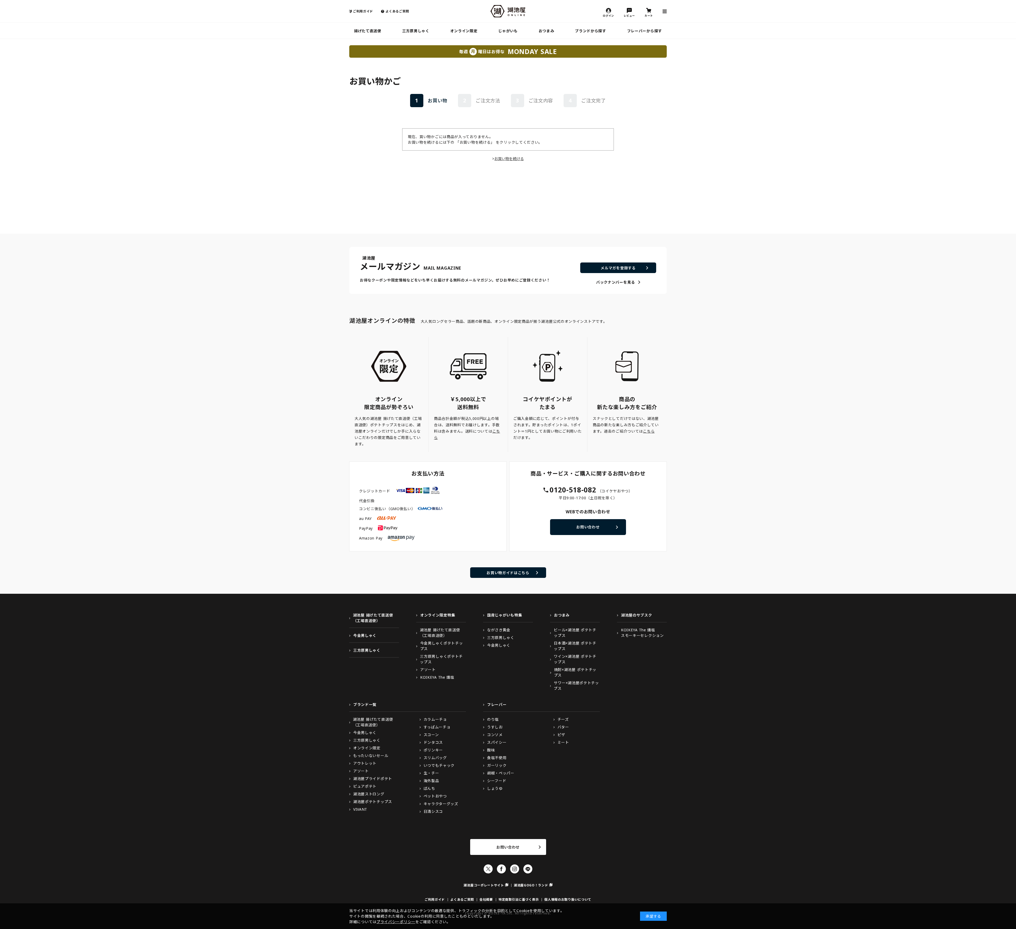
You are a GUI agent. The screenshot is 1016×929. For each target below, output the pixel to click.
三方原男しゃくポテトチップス (441, 659)
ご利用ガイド (363, 11)
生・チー (431, 773)
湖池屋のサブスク (636, 615)
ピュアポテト (365, 786)
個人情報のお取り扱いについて (567, 899)
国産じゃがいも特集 (504, 615)
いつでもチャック (439, 765)
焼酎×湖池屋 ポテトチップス (575, 672)
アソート (428, 669)
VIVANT (360, 809)
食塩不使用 (497, 757)
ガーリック (497, 765)
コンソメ (495, 734)
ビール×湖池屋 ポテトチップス (575, 632)
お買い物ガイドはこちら (508, 572)
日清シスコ (433, 811)
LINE (527, 868)
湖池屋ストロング (368, 793)
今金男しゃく (365, 635)
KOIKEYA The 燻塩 (437, 677)
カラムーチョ (435, 719)
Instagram (514, 868)
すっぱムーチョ (437, 726)
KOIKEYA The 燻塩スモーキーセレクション (642, 632)
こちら (649, 431)
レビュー (629, 15)
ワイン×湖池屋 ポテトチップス (575, 659)
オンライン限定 (464, 30)
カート (649, 15)
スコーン (431, 734)
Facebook (501, 868)
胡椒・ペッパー (500, 773)
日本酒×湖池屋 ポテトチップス (575, 646)
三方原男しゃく (415, 30)
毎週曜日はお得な (508, 51)
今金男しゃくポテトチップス (441, 646)
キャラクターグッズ (441, 803)
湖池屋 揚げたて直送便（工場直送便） (373, 618)
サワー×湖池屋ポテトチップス (576, 685)
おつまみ (546, 30)
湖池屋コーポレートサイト (484, 885)
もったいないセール (370, 755)
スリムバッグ (435, 757)
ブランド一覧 (365, 704)
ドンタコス (433, 742)
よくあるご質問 (397, 11)
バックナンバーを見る (615, 282)
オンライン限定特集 (437, 615)
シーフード (496, 780)
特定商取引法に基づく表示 (518, 899)
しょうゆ (495, 788)
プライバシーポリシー (396, 921)
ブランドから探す (590, 30)
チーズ (563, 719)
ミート (563, 742)
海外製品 (431, 780)
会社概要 (486, 899)
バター (563, 726)
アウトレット (365, 763)
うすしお (495, 726)
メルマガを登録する (618, 267)
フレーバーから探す (644, 30)
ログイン (608, 15)
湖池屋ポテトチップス (372, 801)
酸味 (491, 750)
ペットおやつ (435, 796)
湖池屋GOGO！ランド (531, 885)
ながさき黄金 (498, 629)
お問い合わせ (588, 526)
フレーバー (497, 704)
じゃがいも (508, 30)
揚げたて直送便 (367, 30)
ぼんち (429, 788)
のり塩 (493, 719)
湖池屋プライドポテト (372, 778)
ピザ (561, 734)
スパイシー (497, 742)
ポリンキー (433, 750)
